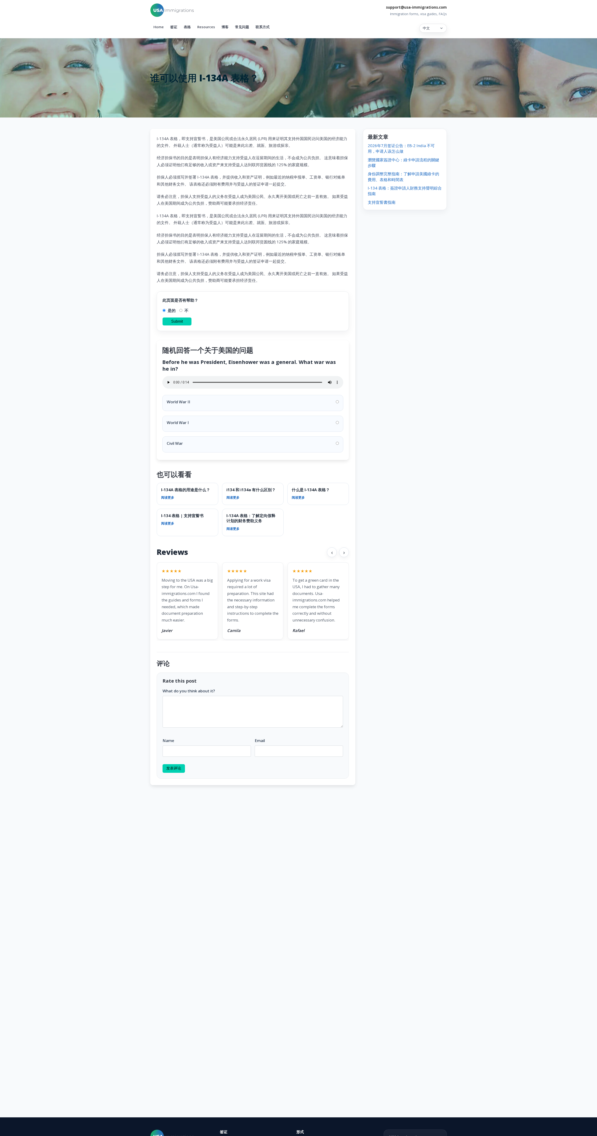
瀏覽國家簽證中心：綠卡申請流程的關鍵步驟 (403, 162)
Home (158, 26)
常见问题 (242, 26)
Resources (206, 26)
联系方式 (263, 26)
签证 (173, 26)
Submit (177, 321)
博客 (225, 26)
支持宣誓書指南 (382, 202)
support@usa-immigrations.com (416, 7)
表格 (187, 26)
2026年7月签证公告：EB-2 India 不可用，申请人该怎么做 (401, 148)
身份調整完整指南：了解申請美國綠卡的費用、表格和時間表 (403, 176)
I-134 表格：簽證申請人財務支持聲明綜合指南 (405, 190)
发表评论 (173, 768)
